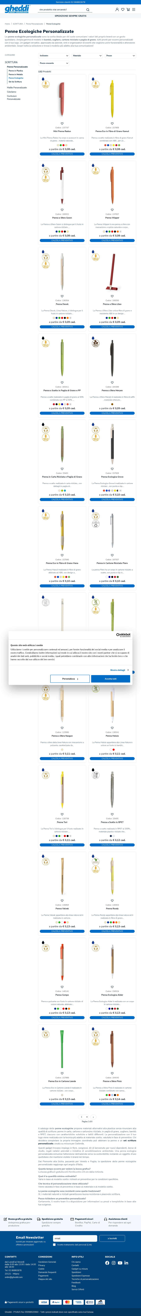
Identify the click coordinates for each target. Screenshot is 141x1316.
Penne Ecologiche (53, 24)
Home (7, 24)
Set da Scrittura (15, 82)
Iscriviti (113, 1238)
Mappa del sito (45, 1279)
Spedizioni (76, 1272)
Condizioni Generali (47, 1262)
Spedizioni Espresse (81, 1275)
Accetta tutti (110, 679)
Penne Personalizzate (34, 24)
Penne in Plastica (16, 71)
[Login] (117, 9)
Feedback (76, 1282)
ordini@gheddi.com (14, 1277)
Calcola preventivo (62, 154)
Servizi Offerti (78, 1289)
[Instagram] (113, 1263)
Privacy (41, 1265)
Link (89, 1244)
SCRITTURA (18, 24)
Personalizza (68, 679)
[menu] (133, 9)
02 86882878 (78, 2)
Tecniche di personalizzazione (85, 1279)
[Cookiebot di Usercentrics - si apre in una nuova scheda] (118, 635)
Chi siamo (76, 1262)
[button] (54, 55)
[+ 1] (93, 1117)
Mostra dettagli (117, 670)
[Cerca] (87, 9)
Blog (74, 1286)
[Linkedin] (126, 1263)
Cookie (41, 1268)
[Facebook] (107, 1263)
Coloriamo (11, 91)
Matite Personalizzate (17, 87)
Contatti (75, 1265)
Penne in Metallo (16, 74)
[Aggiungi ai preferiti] (62, 123)
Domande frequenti (47, 1272)
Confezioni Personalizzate (13, 97)
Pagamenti (43, 1275)
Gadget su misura (80, 1268)
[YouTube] (120, 1263)
